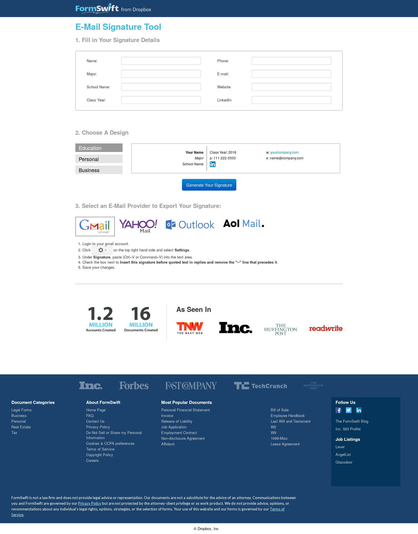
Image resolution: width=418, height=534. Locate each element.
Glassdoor (344, 462)
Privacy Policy (98, 426)
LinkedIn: (224, 100)
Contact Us (95, 421)
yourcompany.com (284, 152)
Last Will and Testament (291, 421)
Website (224, 86)
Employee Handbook (288, 415)
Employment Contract (179, 432)
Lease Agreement (285, 444)
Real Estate (21, 426)
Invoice (167, 415)
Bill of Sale (280, 409)
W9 (273, 432)
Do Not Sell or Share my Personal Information (114, 435)
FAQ (90, 415)
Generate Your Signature (209, 185)
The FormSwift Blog (352, 421)
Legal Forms (21, 409)
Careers (92, 460)
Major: (92, 73)
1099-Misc (279, 438)
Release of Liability (177, 421)
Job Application (174, 426)
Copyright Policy (99, 454)
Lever (340, 446)
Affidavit (168, 444)
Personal (89, 158)
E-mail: (223, 73)
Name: (92, 60)
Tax (14, 432)
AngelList (343, 454)
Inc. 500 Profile (348, 428)
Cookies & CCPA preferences (110, 443)
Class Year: (96, 100)
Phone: (223, 60)
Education (90, 147)
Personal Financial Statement (185, 409)
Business (89, 170)
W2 (273, 426)
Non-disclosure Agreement (183, 438)
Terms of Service (100, 449)
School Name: (98, 86)
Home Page (95, 409)
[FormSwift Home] (113, 8)
